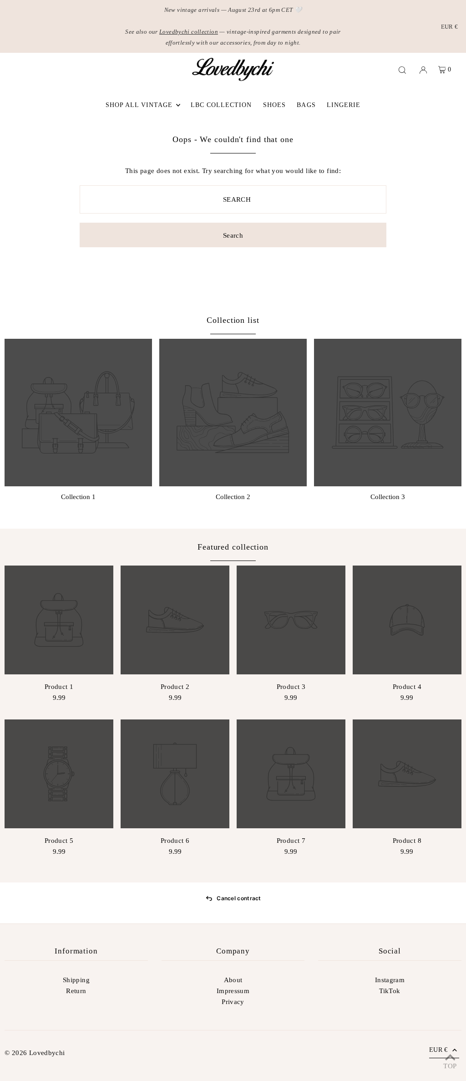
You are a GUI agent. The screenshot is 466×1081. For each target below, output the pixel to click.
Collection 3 (387, 496)
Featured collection (233, 546)
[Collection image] (78, 412)
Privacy (233, 1001)
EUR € (449, 26)
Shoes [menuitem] (274, 105)
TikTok (389, 990)
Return (76, 990)
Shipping (76, 980)
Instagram (390, 980)
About (233, 980)
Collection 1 (78, 496)
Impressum (233, 990)
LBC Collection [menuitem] (221, 105)
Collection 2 (233, 496)
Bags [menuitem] (306, 105)
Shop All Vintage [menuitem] (139, 105)
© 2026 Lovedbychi (35, 1052)
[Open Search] (402, 70)
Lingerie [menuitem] (343, 105)
